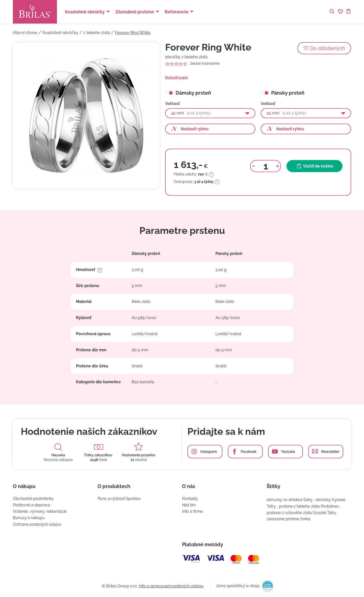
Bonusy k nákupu (29, 518)
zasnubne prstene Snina (288, 518)
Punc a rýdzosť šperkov (119, 498)
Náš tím (189, 505)
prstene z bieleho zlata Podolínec (309, 506)
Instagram (208, 452)
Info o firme (192, 511)
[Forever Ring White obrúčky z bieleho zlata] (86, 115)
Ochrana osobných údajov (37, 524)
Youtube (288, 452)
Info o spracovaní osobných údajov (171, 586)
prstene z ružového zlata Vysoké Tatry (301, 512)
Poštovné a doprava (31, 505)
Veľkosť (172, 104)
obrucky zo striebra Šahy (289, 499)
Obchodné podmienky (33, 498)
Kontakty (190, 498)
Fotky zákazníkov (98, 455)
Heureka (58, 455)
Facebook (249, 452)
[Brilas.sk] (35, 12)
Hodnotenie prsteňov (139, 455)
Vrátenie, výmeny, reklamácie (39, 511)
